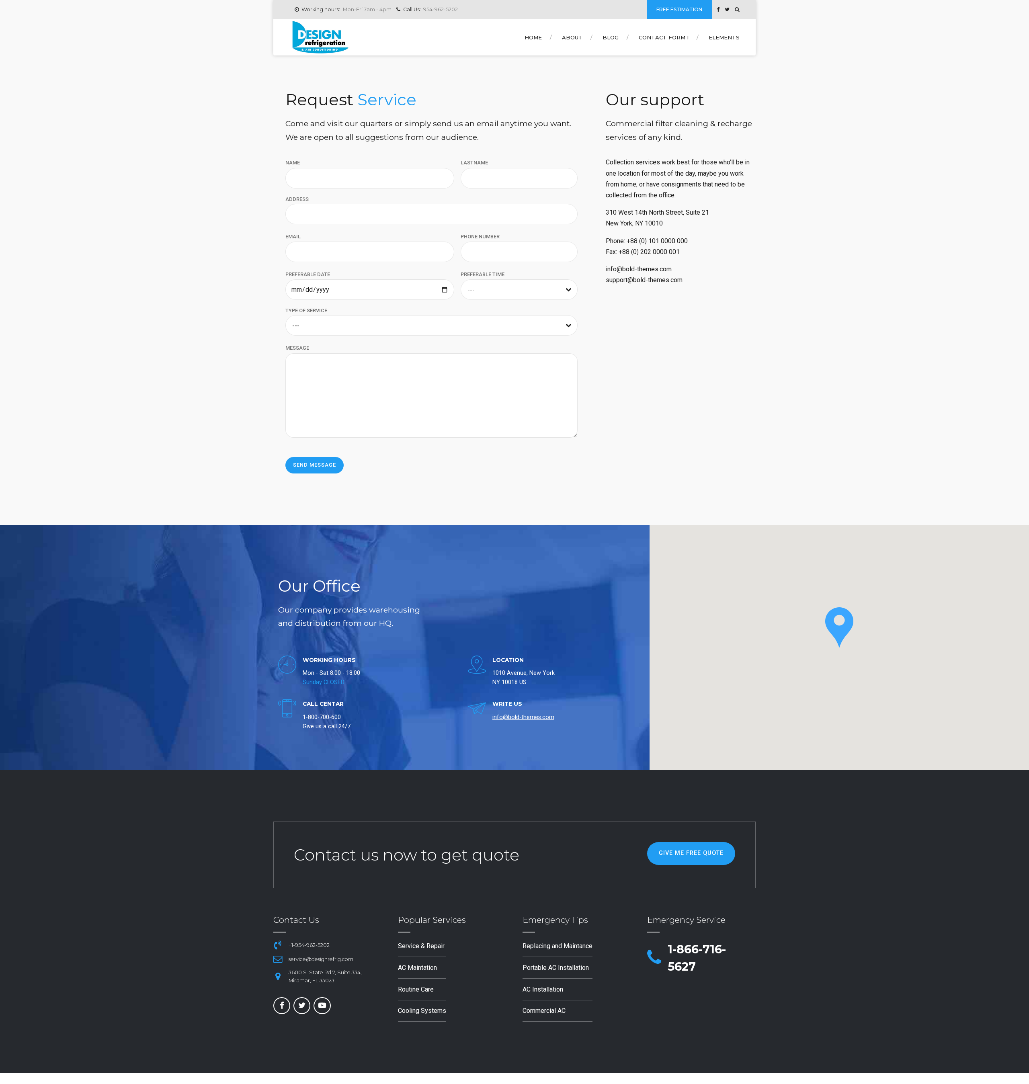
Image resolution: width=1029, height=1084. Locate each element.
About (572, 37)
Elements (724, 37)
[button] (839, 627)
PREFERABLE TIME (482, 274)
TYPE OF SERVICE (306, 310)
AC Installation (543, 989)
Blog (611, 37)
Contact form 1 (664, 37)
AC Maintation (417, 967)
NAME (292, 163)
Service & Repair (421, 946)
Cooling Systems (422, 1010)
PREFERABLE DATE (307, 274)
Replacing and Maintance (557, 946)
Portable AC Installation (556, 967)
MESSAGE (297, 348)
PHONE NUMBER (480, 237)
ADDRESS (297, 199)
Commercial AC (544, 1010)
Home (533, 37)
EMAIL (293, 237)
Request (350, 99)
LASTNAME (474, 163)
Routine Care (416, 989)
